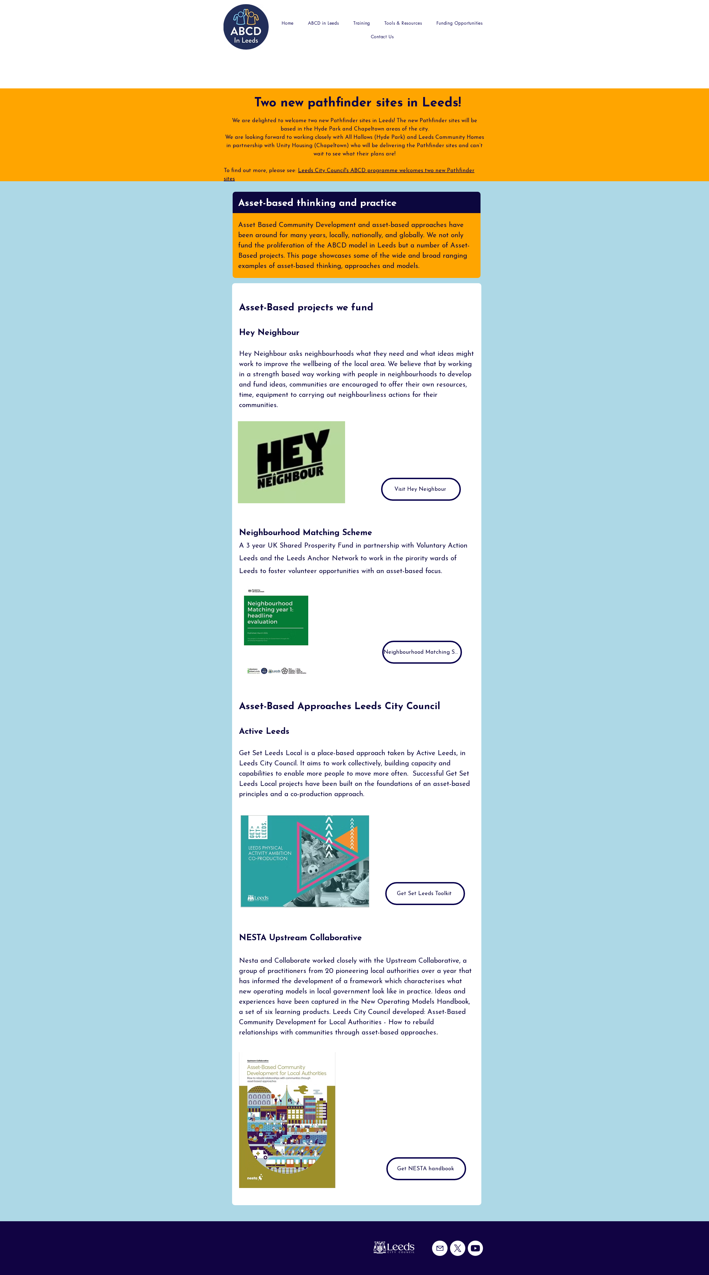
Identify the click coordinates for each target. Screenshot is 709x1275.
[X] (457, 1248)
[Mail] (440, 1248)
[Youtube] (475, 1248)
